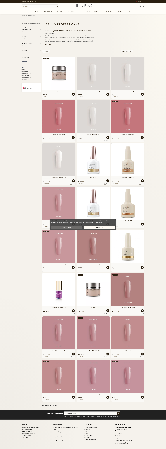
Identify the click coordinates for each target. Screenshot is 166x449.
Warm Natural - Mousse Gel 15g (93, 264)
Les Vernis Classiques (27, 43)
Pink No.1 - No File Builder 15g (93, 394)
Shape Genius (27, 77)
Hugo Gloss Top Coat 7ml (127, 264)
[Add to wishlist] (74, 59)
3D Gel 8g (93, 307)
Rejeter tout (66, 227)
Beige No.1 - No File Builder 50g (93, 350)
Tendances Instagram (27, 431)
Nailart (23, 38)
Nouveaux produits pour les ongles (30, 427)
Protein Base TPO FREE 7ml (128, 177)
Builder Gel (26, 71)
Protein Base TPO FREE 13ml (128, 220)
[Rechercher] (57, 6)
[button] (59, 12)
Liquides (23, 34)
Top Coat (26, 79)
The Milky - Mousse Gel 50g (93, 134)
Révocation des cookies (58, 440)
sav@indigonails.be (127, 440)
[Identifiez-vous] (140, 6)
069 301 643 (120, 433)
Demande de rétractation (90, 439)
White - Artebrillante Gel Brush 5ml (59, 307)
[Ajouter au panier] (73, 94)
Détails (72, 140)
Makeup (24, 52)
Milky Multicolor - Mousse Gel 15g (59, 177)
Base (25, 69)
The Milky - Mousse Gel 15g (128, 91)
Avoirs (85, 431)
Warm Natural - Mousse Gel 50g (128, 307)
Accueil (23, 21)
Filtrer (46, 51)
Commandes (87, 429)
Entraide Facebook (26, 435)
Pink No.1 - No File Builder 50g (127, 394)
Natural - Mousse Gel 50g (58, 394)
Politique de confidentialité (59, 437)
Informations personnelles (90, 427)
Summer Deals (25, 57)
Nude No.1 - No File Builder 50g (59, 264)
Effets (23, 31)
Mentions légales (57, 431)
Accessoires (24, 48)
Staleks (23, 45)
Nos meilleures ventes (27, 429)
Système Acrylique (26, 29)
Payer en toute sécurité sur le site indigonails (64, 435)
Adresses (86, 433)
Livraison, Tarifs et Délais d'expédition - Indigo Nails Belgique (65, 428)
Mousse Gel (27, 73)
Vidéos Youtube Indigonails (28, 433)
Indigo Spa (24, 50)
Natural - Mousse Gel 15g (128, 350)
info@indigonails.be (121, 435)
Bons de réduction (88, 435)
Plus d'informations (55, 224)
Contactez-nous (25, 1)
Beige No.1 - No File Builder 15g (58, 350)
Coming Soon (25, 55)
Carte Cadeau (29, 88)
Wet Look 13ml (93, 177)
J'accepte (99, 227)
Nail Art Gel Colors (26, 41)
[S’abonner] (118, 413)
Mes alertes (86, 437)
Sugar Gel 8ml (59, 91)
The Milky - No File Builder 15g (93, 91)
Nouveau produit (27, 64)
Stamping (24, 36)
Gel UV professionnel (27, 27)
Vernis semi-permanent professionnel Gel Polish (31, 24)
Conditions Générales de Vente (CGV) (62, 433)
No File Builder (27, 75)
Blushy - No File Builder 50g (128, 134)
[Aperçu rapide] (74, 61)
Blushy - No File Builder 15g (59, 134)
